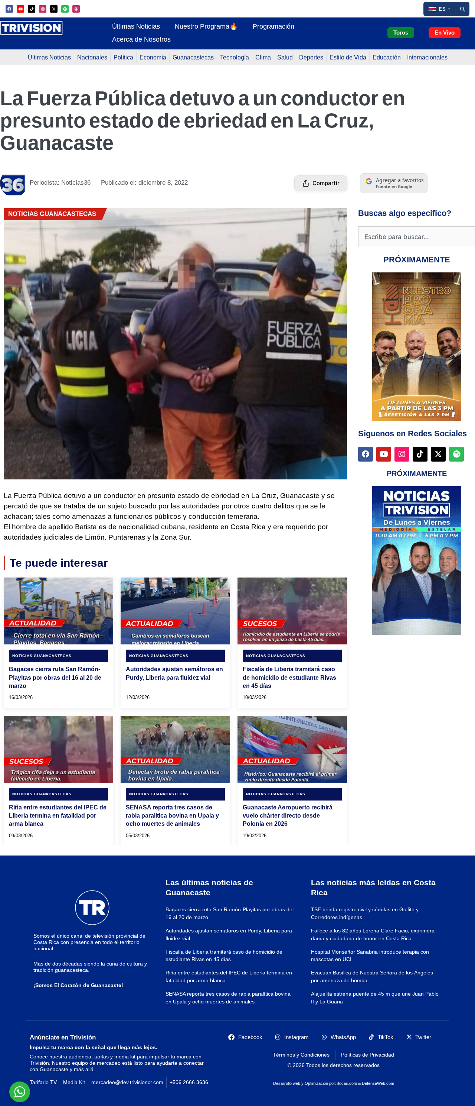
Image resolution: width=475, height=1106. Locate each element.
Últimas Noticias (136, 26)
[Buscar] (462, 9)
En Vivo (445, 32)
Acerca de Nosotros (141, 39)
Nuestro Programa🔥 (206, 26)
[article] (58, 643)
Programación (273, 26)
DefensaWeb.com (378, 1083)
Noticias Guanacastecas (52, 213)
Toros (400, 32)
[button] (439, 9)
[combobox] (416, 236)
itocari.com (347, 1083)
